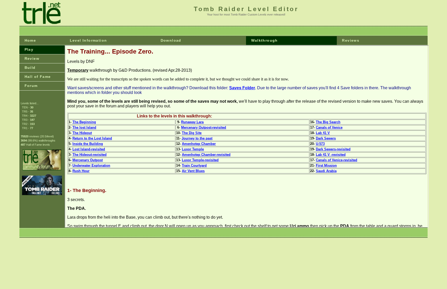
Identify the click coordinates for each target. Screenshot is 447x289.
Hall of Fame (38, 77)
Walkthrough (264, 40)
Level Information (88, 40)
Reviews (350, 40)
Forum (31, 86)
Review (32, 58)
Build (30, 67)
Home (30, 40)
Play (29, 49)
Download (171, 40)
